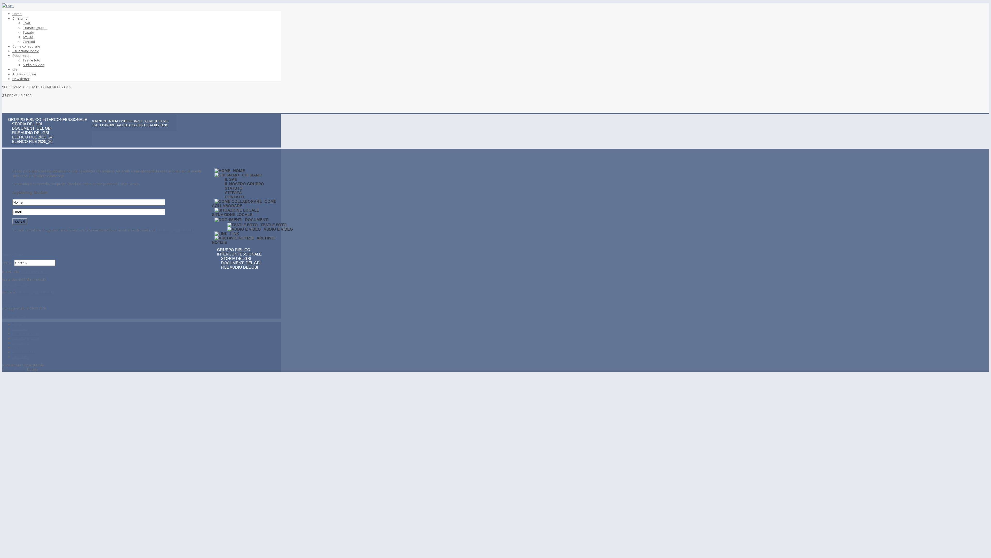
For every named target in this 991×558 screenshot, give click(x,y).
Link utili (8, 300)
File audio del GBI (30, 132)
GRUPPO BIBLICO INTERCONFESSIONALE (47, 119)
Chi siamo (20, 18)
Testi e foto (31, 60)
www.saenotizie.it (16, 284)
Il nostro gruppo (35, 27)
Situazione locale (25, 51)
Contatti (29, 41)
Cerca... (7, 262)
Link (15, 69)
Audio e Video (33, 65)
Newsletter (20, 78)
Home (17, 13)
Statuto (28, 32)
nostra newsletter (34, 271)
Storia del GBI (27, 124)
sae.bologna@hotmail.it (174, 230)
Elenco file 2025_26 (32, 141)
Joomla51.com (15, 369)
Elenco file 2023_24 (32, 137)
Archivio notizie (24, 74)
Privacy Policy (12, 254)
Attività (28, 37)
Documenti (20, 55)
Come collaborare (26, 46)
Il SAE (27, 23)
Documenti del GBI (32, 128)
